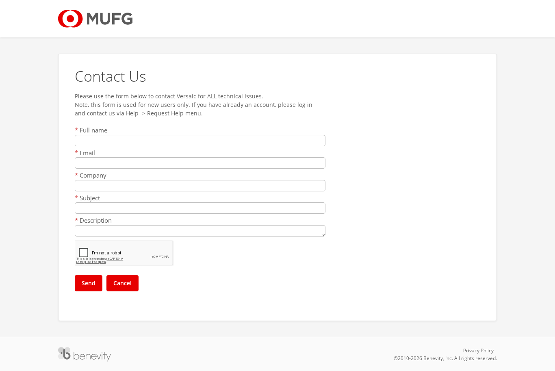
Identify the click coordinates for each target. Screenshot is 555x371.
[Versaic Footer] (84, 354)
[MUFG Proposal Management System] (95, 19)
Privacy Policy (478, 350)
